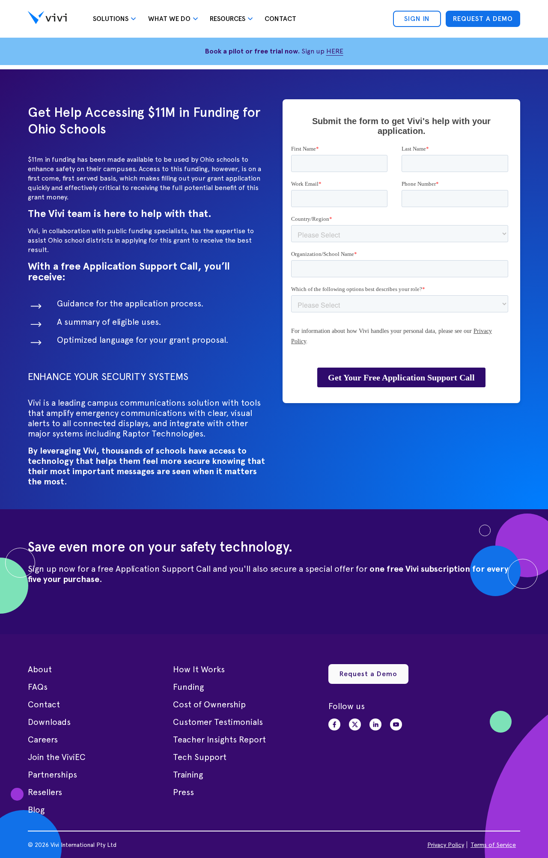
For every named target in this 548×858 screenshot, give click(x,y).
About (40, 669)
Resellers (45, 792)
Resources (227, 19)
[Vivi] (47, 19)
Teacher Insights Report (219, 739)
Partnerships (52, 774)
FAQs (38, 687)
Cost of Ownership (209, 704)
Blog (36, 810)
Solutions (110, 19)
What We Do (169, 19)
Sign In (417, 19)
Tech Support (199, 757)
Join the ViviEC (57, 757)
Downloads (49, 722)
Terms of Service (493, 844)
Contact (280, 19)
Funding (188, 687)
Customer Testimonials (218, 722)
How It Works (199, 669)
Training (188, 774)
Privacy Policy (445, 844)
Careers (43, 739)
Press (183, 792)
